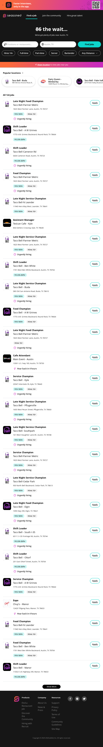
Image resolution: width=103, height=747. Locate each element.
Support (55, 703)
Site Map (56, 729)
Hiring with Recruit (27, 725)
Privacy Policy (55, 709)
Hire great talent (75, 15)
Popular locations (12, 73)
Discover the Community (27, 716)
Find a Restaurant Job (27, 706)
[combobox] (20, 44)
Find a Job (31, 15)
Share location (43, 65)
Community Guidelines (57, 723)
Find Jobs (89, 44)
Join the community (51, 15)
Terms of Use (56, 716)
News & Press (41, 709)
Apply (95, 103)
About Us (42, 703)
